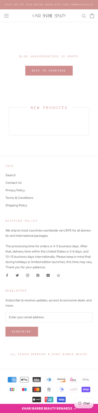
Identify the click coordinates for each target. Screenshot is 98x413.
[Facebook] (7, 275)
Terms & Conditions (19, 198)
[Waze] (58, 275)
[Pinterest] (37, 275)
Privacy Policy (15, 190)
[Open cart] (92, 15)
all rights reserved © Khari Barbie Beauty (49, 354)
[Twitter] (17, 275)
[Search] (84, 16)
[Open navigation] (6, 16)
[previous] (9, 121)
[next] (89, 121)
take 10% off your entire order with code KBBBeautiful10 (49, 4)
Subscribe (21, 331)
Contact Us (13, 183)
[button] (49, 408)
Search (10, 175)
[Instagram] (27, 275)
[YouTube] (48, 275)
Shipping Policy (16, 205)
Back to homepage (49, 70)
